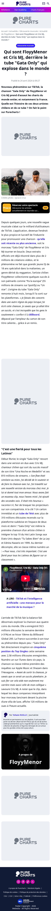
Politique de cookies (10, 892)
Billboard (34, 314)
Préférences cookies (40, 896)
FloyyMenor (25, 762)
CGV (10, 896)
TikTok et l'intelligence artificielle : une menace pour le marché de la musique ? (25, 603)
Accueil (4, 31)
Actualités (13, 31)
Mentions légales (34, 888)
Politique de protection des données (33, 892)
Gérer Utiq (18, 896)
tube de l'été (26, 513)
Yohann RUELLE (20, 715)
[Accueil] (23, 3)
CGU (5, 896)
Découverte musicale (29, 31)
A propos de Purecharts (17, 888)
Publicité (27, 896)
